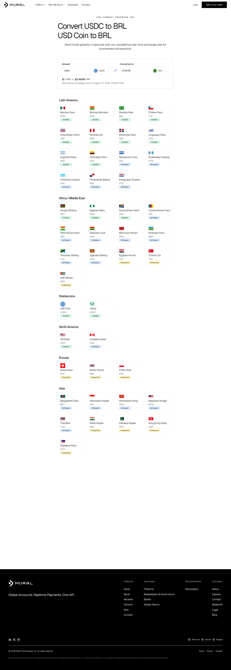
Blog (214, 615)
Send (127, 594)
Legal (215, 609)
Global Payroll (151, 604)
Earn (126, 609)
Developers (191, 589)
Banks (147, 599)
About (215, 589)
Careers (216, 594)
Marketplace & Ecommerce (159, 594)
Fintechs (148, 589)
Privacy (210, 651)
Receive (128, 599)
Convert (128, 604)
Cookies (219, 651)
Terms (201, 651)
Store (127, 589)
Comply (128, 615)
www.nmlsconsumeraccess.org (155, 658)
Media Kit (217, 604)
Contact (216, 599)
